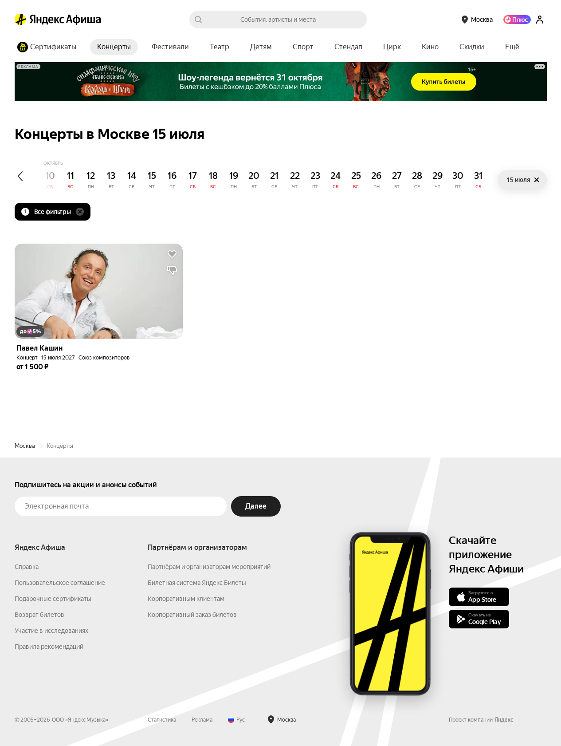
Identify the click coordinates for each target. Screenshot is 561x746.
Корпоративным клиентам (186, 598)
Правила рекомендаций (49, 646)
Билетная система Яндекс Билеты (197, 582)
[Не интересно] (172, 270)
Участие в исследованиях (51, 630)
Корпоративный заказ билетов (192, 614)
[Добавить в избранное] (172, 254)
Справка (27, 566)
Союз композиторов (103, 358)
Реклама (202, 720)
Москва (25, 445)
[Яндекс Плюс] (517, 19)
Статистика (162, 720)
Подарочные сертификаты (53, 598)
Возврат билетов (39, 614)
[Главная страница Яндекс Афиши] (20, 19)
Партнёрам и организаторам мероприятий (209, 566)
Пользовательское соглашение (60, 582)
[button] (512, 47)
